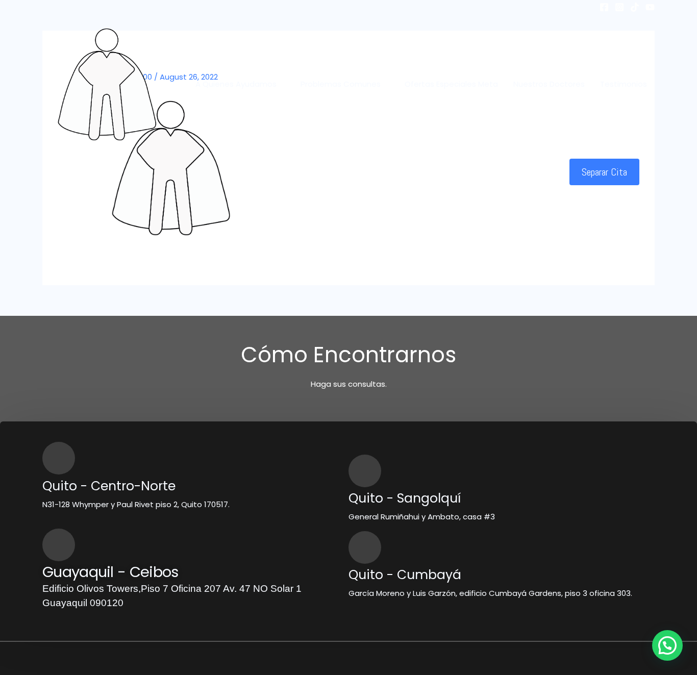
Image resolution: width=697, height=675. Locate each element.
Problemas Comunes (341, 84)
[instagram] (619, 7)
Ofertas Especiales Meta (451, 84)
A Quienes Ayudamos (236, 84)
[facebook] (604, 7)
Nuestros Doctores (549, 84)
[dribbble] (634, 7)
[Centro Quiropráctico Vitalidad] (106, 83)
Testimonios (623, 84)
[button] (604, 172)
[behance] (650, 7)
